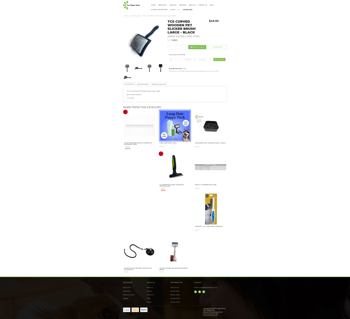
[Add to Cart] (153, 138)
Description (129, 82)
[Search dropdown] (157, 8)
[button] (218, 45)
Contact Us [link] (150, 293)
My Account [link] (127, 286)
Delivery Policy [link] (175, 300)
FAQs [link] (148, 296)
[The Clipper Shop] (135, 4)
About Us (185, 4)
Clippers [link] (125, 296)
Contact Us (194, 4)
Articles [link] (149, 300)
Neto (216, 313)
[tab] (129, 82)
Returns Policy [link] (175, 293)
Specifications (142, 82)
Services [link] (149, 289)
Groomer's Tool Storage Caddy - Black (210, 141)
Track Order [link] (126, 289)
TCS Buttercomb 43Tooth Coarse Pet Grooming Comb (138, 141)
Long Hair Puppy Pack (168, 141)
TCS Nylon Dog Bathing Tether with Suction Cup (138, 267)
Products (160, 4)
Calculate (220, 57)
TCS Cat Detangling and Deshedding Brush (174, 267)
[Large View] (127, 66)
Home (152, 4)
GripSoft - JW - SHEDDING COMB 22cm (209, 224)
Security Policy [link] (175, 296)
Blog (202, 4)
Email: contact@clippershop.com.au (205, 286)
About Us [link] (150, 286)
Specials (169, 4)
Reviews (155, 82)
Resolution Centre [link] (129, 293)
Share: (170, 38)
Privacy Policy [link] (174, 289)
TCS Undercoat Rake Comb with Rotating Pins (172, 183)
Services (177, 4)
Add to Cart (198, 45)
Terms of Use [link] (174, 286)
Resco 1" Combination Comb (205, 183)
